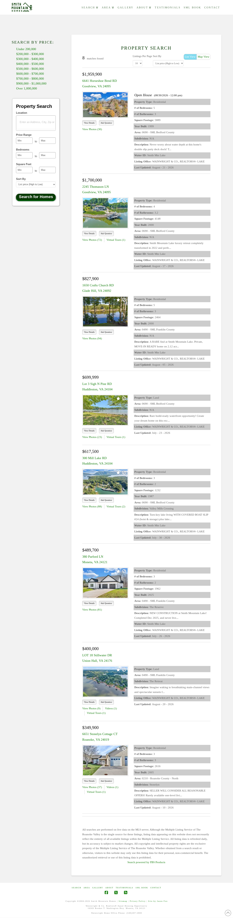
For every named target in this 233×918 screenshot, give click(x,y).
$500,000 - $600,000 (30, 69)
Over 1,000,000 (26, 88)
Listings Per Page (142, 56)
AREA (87, 888)
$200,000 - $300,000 (30, 54)
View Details (89, 123)
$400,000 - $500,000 (30, 64)
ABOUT (109, 888)
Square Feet (23, 164)
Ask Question (106, 123)
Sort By (157, 56)
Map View (203, 56)
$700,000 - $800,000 (30, 78)
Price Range (23, 134)
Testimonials (124, 888)
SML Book (142, 888)
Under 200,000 (26, 49)
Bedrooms (22, 149)
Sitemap (123, 901)
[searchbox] (38, 122)
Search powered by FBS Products (146, 862)
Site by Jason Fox (158, 901)
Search (76, 888)
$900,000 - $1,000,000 (31, 83)
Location (21, 112)
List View (190, 56)
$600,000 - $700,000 (30, 73)
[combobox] (36, 123)
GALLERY (97, 888)
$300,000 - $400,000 (30, 59)
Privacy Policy (138, 901)
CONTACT (155, 888)
